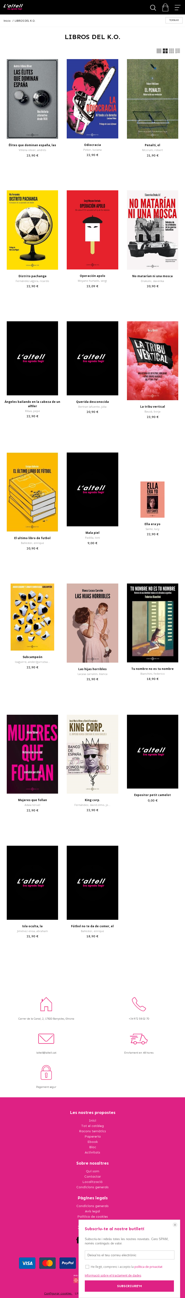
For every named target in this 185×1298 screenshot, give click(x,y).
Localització (92, 1182)
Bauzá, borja (152, 411)
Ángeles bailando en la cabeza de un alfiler (32, 404)
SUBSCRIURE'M (129, 1286)
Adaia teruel (32, 805)
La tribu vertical (152, 407)
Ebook (92, 1142)
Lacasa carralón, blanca (92, 674)
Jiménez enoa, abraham (32, 931)
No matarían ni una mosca (152, 276)
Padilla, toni (92, 537)
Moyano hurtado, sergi (92, 280)
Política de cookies (92, 1217)
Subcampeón (32, 657)
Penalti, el (152, 145)
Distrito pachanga (32, 276)
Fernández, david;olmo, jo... (92, 805)
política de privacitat (148, 1267)
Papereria (93, 1136)
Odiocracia (92, 145)
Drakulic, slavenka (152, 281)
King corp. (92, 800)
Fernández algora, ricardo (32, 281)
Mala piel (92, 533)
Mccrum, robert (152, 150)
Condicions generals (92, 1187)
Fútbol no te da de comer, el (92, 926)
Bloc (92, 1147)
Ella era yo (152, 524)
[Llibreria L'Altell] (13, 7)
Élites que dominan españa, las (32, 145)
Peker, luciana (92, 149)
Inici (92, 1121)
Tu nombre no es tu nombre (152, 669)
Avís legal (92, 1211)
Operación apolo (92, 276)
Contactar (92, 1176)
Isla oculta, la (32, 926)
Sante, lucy (152, 529)
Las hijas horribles (92, 669)
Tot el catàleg (92, 1126)
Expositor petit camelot (152, 795)
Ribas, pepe (32, 411)
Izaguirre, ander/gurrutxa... (32, 662)
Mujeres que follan (32, 800)
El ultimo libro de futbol (32, 538)
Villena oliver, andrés (32, 150)
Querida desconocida (92, 402)
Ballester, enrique (32, 543)
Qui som (92, 1171)
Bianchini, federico (152, 673)
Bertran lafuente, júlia (92, 406)
